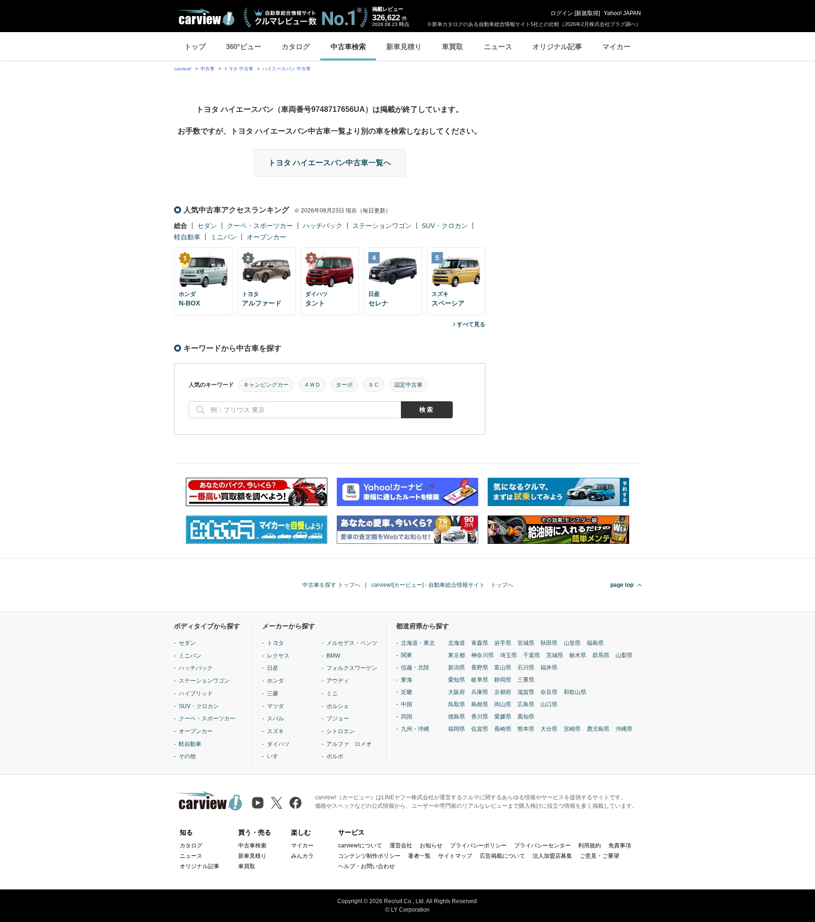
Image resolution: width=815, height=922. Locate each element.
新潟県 (456, 667)
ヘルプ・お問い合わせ (366, 866)
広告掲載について (502, 856)
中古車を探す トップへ (331, 585)
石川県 (525, 667)
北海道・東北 (418, 643)
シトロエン (340, 731)
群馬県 (600, 655)
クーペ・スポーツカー (260, 225)
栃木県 (577, 655)
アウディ (337, 680)
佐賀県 (479, 729)
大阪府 (456, 692)
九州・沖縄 (415, 729)
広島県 (525, 704)
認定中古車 (408, 384)
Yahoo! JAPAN (622, 13)
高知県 (525, 716)
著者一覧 (419, 856)
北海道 (456, 643)
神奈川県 (482, 655)
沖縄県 (623, 729)
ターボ (344, 384)
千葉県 (531, 655)
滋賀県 (525, 692)
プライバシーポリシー (478, 845)
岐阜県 (479, 680)
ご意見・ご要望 (599, 856)
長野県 (479, 667)
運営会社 (401, 845)
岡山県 (502, 704)
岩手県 (502, 643)
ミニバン (223, 237)
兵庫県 (479, 692)
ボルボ (334, 756)
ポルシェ (337, 706)
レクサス (278, 655)
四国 (406, 716)
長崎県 (502, 729)
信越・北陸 (415, 667)
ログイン (561, 13)
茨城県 (554, 655)
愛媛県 (502, 716)
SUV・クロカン (445, 225)
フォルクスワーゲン (351, 668)
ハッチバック (322, 225)
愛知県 (456, 680)
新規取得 (587, 13)
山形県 (572, 643)
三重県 (525, 680)
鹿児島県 (598, 729)
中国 (406, 704)
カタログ (296, 46)
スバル (275, 718)
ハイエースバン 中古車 (286, 68)
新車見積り (404, 46)
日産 (272, 668)
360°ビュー (243, 46)
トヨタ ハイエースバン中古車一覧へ (329, 163)
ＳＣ (373, 384)
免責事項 (619, 845)
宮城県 (525, 643)
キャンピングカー (266, 384)
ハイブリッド (196, 693)
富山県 (502, 667)
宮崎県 (572, 729)
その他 (187, 756)
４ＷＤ (312, 384)
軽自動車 (187, 237)
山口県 (549, 704)
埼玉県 (508, 655)
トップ (195, 46)
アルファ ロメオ (349, 744)
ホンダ (275, 680)
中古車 (207, 68)
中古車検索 (348, 46)
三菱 (272, 693)
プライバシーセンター (542, 845)
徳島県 (456, 716)
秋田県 (549, 643)
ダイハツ (278, 744)
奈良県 (549, 692)
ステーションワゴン (382, 225)
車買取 (452, 46)
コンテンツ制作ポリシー (369, 856)
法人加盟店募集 (552, 856)
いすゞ (275, 756)
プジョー (337, 718)
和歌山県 (575, 692)
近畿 (406, 692)
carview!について (360, 845)
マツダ (275, 706)
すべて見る (471, 324)
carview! (182, 68)
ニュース (498, 46)
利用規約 (589, 845)
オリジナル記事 (557, 46)
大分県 (549, 729)
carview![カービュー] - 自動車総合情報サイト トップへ (442, 585)
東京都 (456, 655)
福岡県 (456, 729)
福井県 (549, 667)
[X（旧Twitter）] (276, 803)
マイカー (616, 46)
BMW (333, 655)
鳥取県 (456, 704)
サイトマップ (455, 856)
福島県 (595, 643)
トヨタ (275, 643)
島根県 (479, 704)
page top (621, 585)
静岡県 (502, 680)
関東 (406, 655)
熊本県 (525, 729)
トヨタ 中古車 (238, 68)
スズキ (275, 731)
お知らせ (431, 845)
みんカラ (302, 856)
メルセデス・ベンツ (351, 643)
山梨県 (623, 655)
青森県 (479, 643)
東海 (406, 680)
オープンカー (266, 237)
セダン (207, 225)
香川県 (479, 716)
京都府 (502, 692)
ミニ (332, 693)
